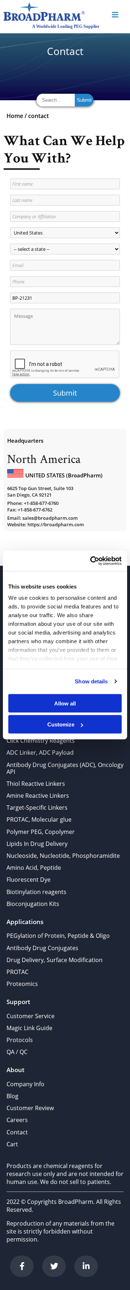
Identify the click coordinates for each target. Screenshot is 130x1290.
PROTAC (17, 972)
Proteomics (22, 984)
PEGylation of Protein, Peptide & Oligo (58, 936)
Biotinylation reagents (36, 892)
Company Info (25, 1084)
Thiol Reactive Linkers (35, 784)
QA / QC (16, 1052)
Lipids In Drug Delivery (37, 844)
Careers (17, 1120)
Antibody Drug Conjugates (42, 948)
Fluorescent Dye (28, 880)
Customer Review (30, 1108)
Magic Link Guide (29, 1028)
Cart (12, 1144)
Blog (12, 1096)
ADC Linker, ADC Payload (40, 752)
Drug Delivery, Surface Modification (54, 960)
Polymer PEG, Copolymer (40, 832)
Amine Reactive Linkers (37, 796)
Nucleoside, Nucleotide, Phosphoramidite (63, 856)
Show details (91, 681)
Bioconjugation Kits (32, 904)
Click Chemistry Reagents (40, 741)
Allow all (65, 703)
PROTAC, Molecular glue (39, 819)
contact (38, 116)
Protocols (19, 1040)
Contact (17, 1132)
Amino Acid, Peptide (33, 868)
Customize (60, 724)
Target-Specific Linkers (37, 807)
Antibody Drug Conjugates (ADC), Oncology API (65, 768)
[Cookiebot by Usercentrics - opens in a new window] (92, 561)
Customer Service (30, 1016)
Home (14, 116)
